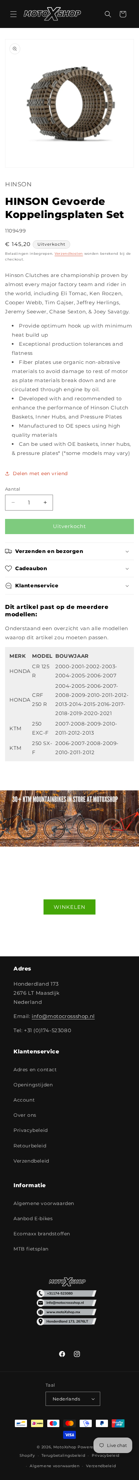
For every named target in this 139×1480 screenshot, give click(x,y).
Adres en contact (35, 1070)
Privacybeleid (30, 1130)
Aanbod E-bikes (33, 1218)
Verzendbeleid (31, 1161)
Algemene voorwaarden (43, 1203)
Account (24, 1100)
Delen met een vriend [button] (40, 473)
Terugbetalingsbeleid (63, 1455)
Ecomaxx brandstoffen (41, 1234)
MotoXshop (64, 1447)
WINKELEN (69, 907)
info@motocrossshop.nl (63, 1016)
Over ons (24, 1115)
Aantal (12, 489)
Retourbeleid (29, 1146)
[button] (13, 14)
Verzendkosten (69, 253)
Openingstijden (33, 1085)
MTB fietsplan (31, 1249)
